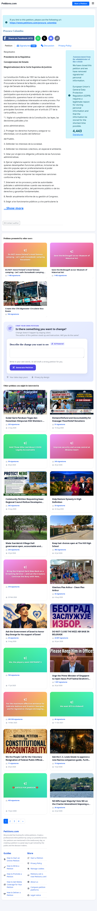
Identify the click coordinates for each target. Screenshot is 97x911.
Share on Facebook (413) (20, 38)
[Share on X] (44, 38)
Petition (8, 45)
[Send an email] (51, 38)
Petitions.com (9, 3)
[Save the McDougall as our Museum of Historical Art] (71, 260)
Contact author (12, 223)
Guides (7, 853)
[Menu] (92, 3)
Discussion (48, 45)
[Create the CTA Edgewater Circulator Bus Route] (25, 299)
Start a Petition (80, 4)
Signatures (27, 45)
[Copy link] (57, 38)
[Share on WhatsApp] (38, 38)
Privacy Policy (64, 45)
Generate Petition (24, 367)
